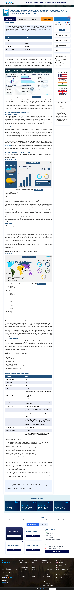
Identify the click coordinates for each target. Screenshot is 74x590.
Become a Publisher (35, 571)
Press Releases (22, 576)
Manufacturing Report (23, 572)
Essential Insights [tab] (12, 532)
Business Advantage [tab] (13, 546)
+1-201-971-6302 (61, 565)
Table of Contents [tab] (22, 19)
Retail (43, 581)
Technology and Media (46, 583)
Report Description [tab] (10, 19)
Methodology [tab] (35, 19)
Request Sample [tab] (47, 19)
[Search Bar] (68, 2)
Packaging (44, 579)
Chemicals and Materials (47, 569)
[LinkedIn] (3, 583)
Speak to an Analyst (63, 40)
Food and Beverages (46, 576)
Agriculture (44, 564)
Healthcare (44, 578)
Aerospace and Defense (46, 562)
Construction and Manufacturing (48, 571)
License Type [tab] (43, 524)
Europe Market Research (23, 567)
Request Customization (63, 35)
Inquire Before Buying (63, 50)
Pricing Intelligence (22, 571)
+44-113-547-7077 (61, 571)
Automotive (44, 565)
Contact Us (59, 2)
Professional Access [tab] (32, 532)
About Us (49, 2)
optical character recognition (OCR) (33, 211)
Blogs (20, 574)
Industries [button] (36, 2)
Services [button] (30, 2)
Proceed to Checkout (56, 551)
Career (33, 562)
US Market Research (23, 569)
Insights (54, 2)
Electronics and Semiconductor (48, 572)
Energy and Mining (45, 574)
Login (64, 2)
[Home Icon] (26, 2)
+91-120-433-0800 (61, 577)
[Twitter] (7, 583)
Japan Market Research (23, 565)
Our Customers (34, 569)
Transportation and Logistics (47, 585)
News (33, 574)
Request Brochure (62, 45)
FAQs (33, 572)
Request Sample (36, 97)
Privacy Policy (42, 588)
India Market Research (23, 564)
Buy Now (62, 29)
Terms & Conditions (35, 564)
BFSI (43, 567)
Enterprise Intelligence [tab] (32, 546)
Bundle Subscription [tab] (32, 524)
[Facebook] (5, 583)
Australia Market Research (24, 562)
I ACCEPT (51, 588)
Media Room (43, 2)
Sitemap (33, 576)
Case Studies (21, 578)
